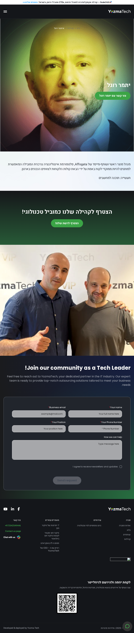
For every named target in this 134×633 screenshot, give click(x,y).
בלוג (129, 530)
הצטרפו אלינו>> (30, 2)
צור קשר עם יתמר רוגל (112, 96)
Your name (115, 407)
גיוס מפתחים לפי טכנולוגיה (89, 525)
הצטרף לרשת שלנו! (67, 223)
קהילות (70, 28)
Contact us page (13, 531)
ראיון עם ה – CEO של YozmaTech (49, 549)
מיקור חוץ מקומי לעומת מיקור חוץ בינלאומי (51, 535)
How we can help (113, 437)
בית (78, 28)
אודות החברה (125, 525)
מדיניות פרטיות (107, 628)
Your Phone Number (111, 422)
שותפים (127, 534)
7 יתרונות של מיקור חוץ (50, 527)
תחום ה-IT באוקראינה (49, 543)
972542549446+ (13, 525)
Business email (57, 407)
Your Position (58, 422)
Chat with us (9, 537)
